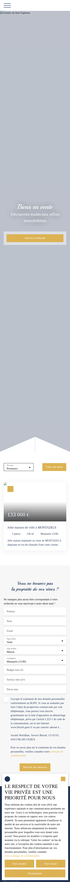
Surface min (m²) (16, 679)
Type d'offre (11, 639)
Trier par (10, 465)
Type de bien (11, 649)
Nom (9, 621)
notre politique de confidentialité (22, 855)
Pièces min (12, 689)
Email (10, 630)
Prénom (11, 611)
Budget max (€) (15, 669)
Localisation (11, 658)
